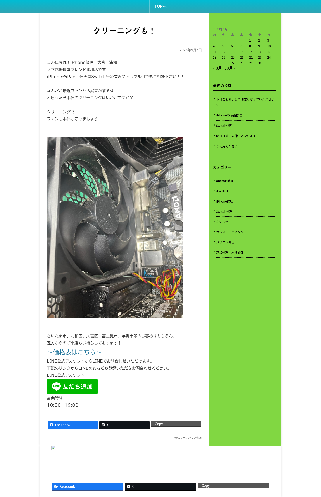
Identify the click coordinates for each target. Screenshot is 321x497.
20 (233, 57)
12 (223, 51)
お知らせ (222, 222)
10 (269, 46)
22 (251, 57)
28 (241, 63)
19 (223, 57)
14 (241, 51)
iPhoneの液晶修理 (229, 115)
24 (269, 57)
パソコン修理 (193, 437)
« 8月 (217, 68)
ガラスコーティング (229, 232)
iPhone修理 (224, 201)
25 (214, 63)
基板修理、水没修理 (230, 252)
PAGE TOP (310, 477)
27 (233, 63)
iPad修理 (222, 191)
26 (223, 63)
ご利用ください (227, 146)
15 (251, 51)
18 (214, 57)
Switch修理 (224, 125)
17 (269, 51)
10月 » (230, 68)
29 (251, 63)
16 (260, 51)
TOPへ (161, 6)
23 (260, 57)
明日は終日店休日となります (236, 136)
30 (260, 63)
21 (241, 57)
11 (214, 51)
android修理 (225, 181)
